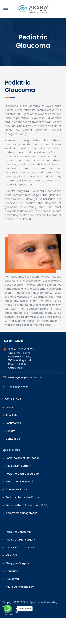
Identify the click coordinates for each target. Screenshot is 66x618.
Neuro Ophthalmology (20, 587)
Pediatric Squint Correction (23, 458)
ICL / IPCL (11, 555)
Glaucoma (12, 579)
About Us (11, 415)
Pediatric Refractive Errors (22, 497)
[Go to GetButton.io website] (8, 615)
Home (9, 407)
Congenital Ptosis (16, 489)
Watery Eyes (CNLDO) (19, 481)
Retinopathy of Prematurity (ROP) (27, 505)
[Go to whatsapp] (8, 609)
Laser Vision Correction (20, 547)
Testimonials (13, 423)
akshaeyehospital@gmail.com (26, 377)
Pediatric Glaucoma (18, 532)
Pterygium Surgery (17, 563)
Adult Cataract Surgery (20, 539)
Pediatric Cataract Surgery (23, 474)
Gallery (10, 431)
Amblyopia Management (21, 513)
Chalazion (12, 571)
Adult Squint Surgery (18, 466)
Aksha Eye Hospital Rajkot (37, 602)
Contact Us (13, 439)
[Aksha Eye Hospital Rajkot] (33, 9)
